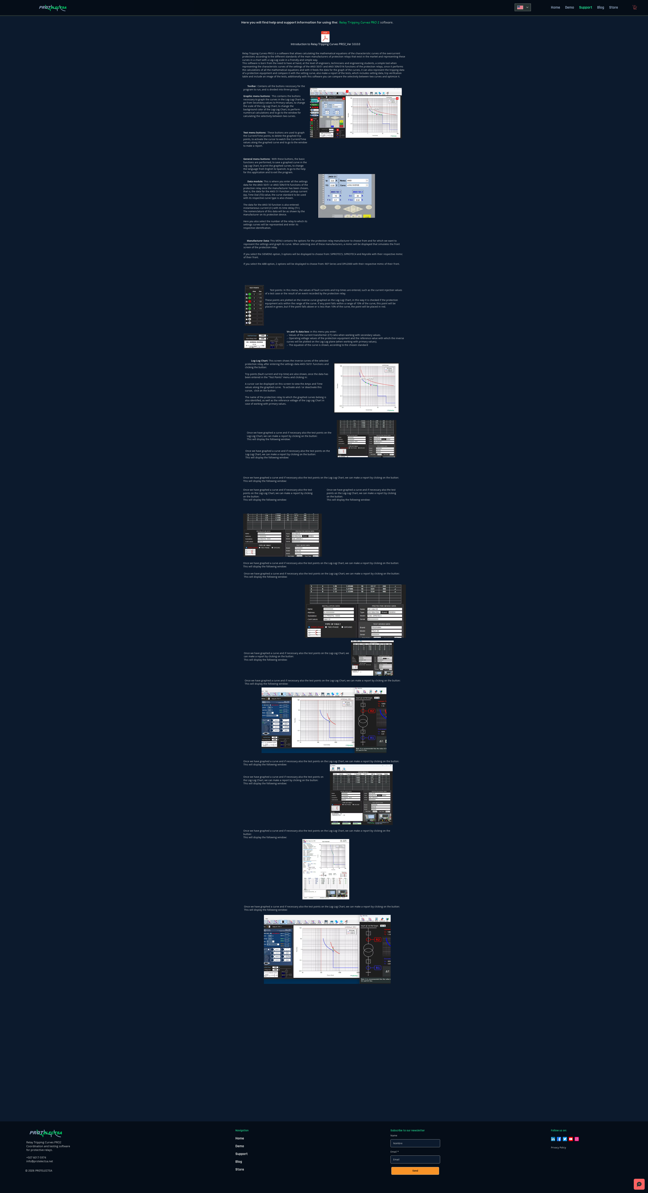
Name (393, 1135)
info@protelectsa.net (39, 1161)
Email (393, 1152)
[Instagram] (577, 1139)
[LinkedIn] (553, 1139)
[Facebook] (559, 1139)
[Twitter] (565, 1139)
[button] (635, 7)
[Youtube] (571, 1139)
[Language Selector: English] (523, 7)
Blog (238, 1161)
